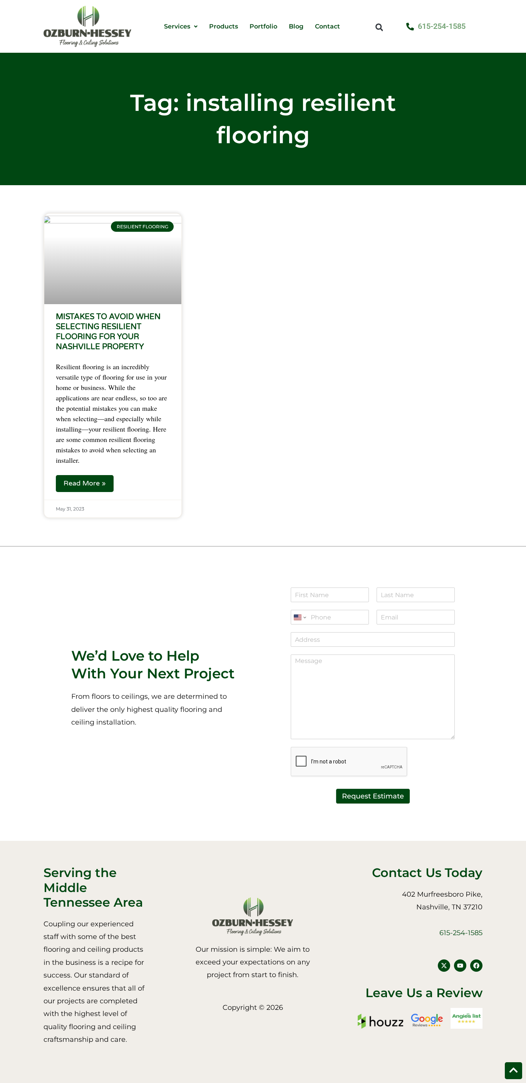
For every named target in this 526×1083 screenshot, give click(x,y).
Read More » (85, 483)
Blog (296, 26)
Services (177, 26)
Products (223, 26)
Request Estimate (373, 796)
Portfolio (263, 26)
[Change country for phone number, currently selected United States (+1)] (299, 617)
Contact (327, 26)
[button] (379, 27)
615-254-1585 (460, 933)
